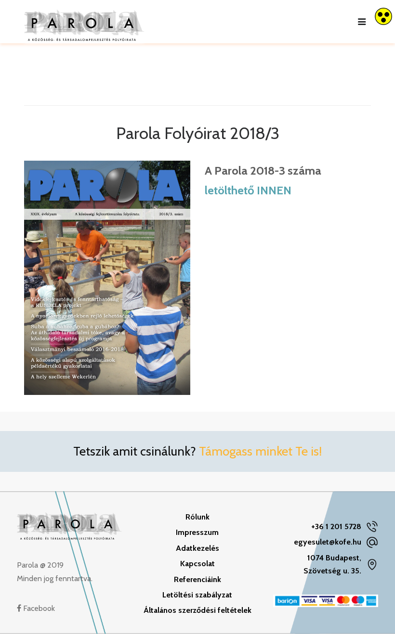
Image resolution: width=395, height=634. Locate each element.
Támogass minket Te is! (260, 451)
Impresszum (197, 532)
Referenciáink (197, 579)
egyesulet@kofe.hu (327, 541)
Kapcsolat (197, 563)
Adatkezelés (197, 548)
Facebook (38, 608)
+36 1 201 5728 (336, 526)
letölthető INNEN (248, 190)
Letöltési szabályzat (197, 594)
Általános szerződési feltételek (197, 610)
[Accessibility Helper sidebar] (383, 16)
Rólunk (197, 516)
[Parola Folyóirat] (84, 21)
